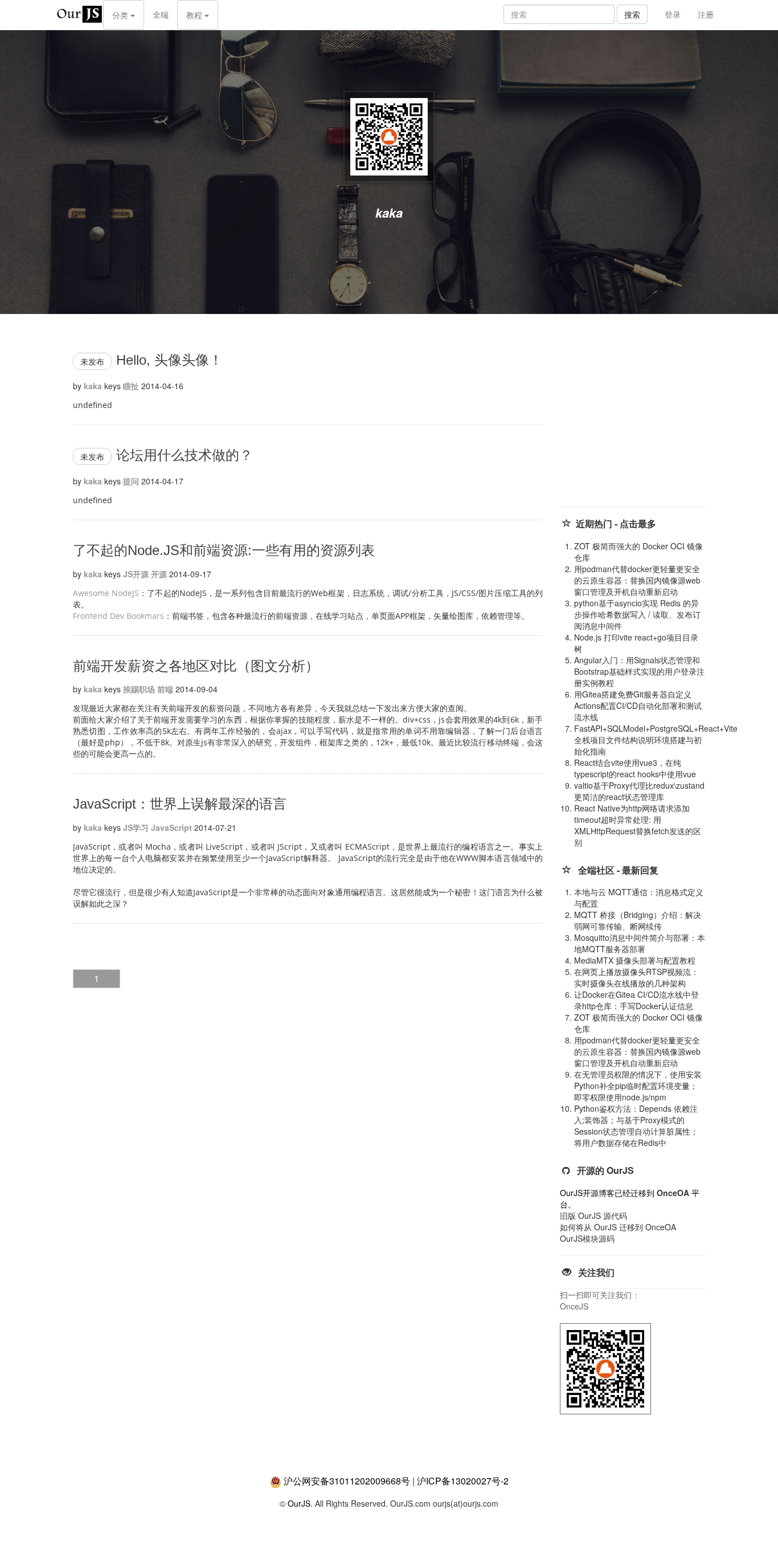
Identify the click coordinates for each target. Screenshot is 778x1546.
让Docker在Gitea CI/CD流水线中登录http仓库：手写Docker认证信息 (636, 1000)
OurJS (299, 1503)
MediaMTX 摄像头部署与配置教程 (634, 960)
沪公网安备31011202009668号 (347, 1480)
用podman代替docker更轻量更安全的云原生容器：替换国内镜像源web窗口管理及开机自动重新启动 (637, 580)
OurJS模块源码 (587, 1238)
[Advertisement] (645, 421)
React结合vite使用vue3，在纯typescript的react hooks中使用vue (635, 768)
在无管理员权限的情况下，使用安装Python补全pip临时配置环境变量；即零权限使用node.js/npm (638, 1085)
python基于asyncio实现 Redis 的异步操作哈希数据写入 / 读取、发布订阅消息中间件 (637, 614)
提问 (131, 481)
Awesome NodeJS (106, 593)
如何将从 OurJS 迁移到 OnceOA (618, 1227)
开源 (159, 574)
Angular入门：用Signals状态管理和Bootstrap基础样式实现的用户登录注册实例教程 (639, 671)
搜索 (632, 14)
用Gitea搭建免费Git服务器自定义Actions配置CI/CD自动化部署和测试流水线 (638, 705)
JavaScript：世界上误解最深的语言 (179, 803)
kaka (93, 385)
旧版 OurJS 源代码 (593, 1215)
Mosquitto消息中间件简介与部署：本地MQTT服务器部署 (639, 943)
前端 (165, 689)
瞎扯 (131, 385)
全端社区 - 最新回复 (618, 869)
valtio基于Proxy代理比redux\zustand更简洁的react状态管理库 (639, 791)
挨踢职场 (139, 689)
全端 (161, 14)
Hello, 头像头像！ (169, 360)
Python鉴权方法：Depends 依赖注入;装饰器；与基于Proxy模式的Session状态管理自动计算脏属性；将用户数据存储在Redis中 (636, 1125)
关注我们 (596, 1272)
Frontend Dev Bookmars (118, 615)
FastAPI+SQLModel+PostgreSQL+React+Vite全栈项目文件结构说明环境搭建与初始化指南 (656, 740)
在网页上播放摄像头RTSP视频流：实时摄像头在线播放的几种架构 (636, 977)
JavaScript (171, 827)
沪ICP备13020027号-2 (463, 1480)
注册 (706, 14)
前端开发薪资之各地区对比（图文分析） (196, 666)
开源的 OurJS (605, 1170)
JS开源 (136, 574)
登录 (673, 14)
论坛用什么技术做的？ (184, 455)
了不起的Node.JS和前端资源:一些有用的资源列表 (224, 550)
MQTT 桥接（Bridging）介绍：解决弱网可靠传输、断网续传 (637, 920)
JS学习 (136, 827)
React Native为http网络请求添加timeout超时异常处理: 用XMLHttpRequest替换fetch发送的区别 (637, 825)
